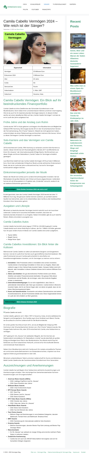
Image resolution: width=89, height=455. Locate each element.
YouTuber (35, 9)
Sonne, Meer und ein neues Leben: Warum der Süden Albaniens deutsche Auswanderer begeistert (77, 58)
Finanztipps (46, 9)
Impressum (76, 452)
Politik (25, 9)
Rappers (73, 4)
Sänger (46, 4)
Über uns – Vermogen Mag (38, 452)
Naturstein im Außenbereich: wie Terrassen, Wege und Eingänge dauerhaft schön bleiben (77, 148)
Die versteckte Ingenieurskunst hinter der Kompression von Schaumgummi (77, 180)
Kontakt (83, 452)
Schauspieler (35, 4)
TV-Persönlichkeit (59, 4)
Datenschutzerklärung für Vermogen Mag (59, 452)
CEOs (25, 4)
